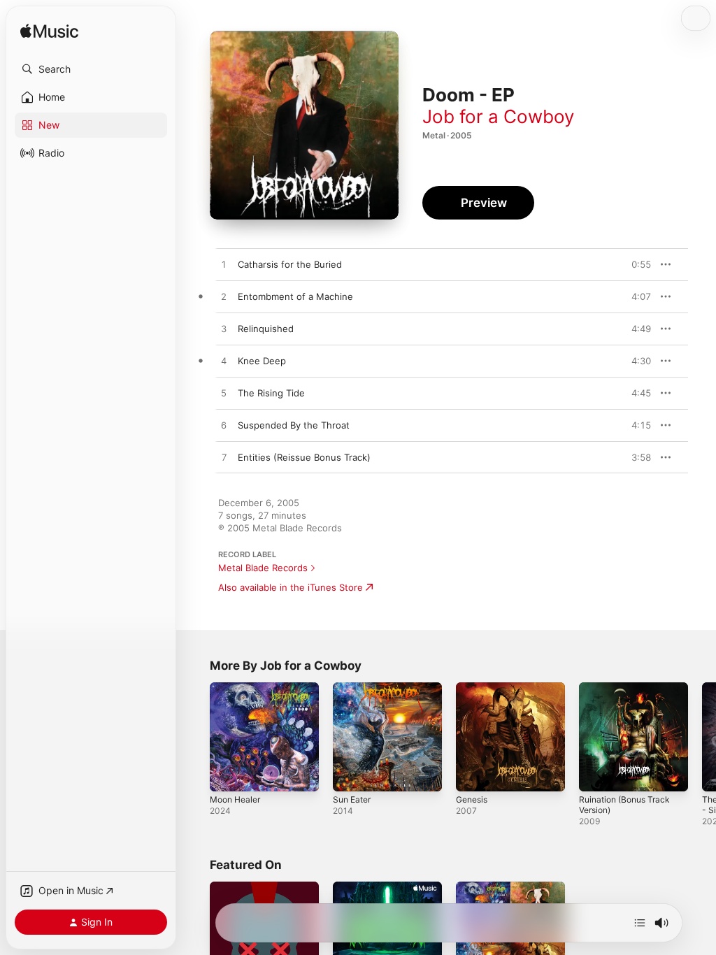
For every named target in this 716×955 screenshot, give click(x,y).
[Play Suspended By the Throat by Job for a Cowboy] (224, 425)
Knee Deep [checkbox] (262, 360)
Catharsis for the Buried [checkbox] (290, 264)
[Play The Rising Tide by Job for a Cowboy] (224, 393)
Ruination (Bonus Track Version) (624, 804)
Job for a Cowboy (498, 116)
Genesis (471, 799)
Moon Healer (235, 799)
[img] (49, 32)
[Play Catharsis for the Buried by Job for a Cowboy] (224, 265)
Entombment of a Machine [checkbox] (295, 296)
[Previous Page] (196, 737)
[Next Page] (702, 737)
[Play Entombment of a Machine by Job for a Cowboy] (224, 297)
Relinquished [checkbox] (266, 328)
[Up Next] (639, 923)
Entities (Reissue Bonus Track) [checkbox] (304, 457)
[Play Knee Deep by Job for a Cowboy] (224, 361)
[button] (90, 69)
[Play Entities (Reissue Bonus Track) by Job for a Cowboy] (224, 458)
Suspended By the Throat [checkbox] (294, 425)
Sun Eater (352, 799)
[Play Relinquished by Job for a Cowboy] (224, 329)
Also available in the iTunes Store (290, 587)
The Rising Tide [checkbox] (271, 392)
